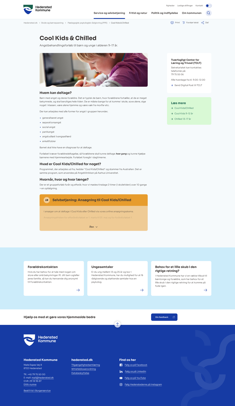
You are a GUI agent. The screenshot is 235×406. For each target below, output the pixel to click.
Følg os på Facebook (136, 364)
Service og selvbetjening (109, 13)
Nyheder (170, 5)
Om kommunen (192, 13)
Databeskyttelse (80, 373)
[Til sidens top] (117, 324)
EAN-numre (30, 384)
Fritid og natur (138, 13)
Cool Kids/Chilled (184, 108)
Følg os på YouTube (135, 378)
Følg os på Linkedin (135, 371)
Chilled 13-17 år (182, 119)
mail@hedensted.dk (43, 377)
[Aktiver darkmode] (209, 5)
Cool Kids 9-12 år (183, 113)
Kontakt (199, 5)
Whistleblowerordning (83, 369)
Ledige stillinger (185, 5)
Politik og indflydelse (164, 13)
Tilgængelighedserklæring (85, 364)
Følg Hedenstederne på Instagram (143, 384)
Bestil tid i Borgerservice (37, 390)
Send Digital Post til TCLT (188, 85)
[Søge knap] (209, 13)
